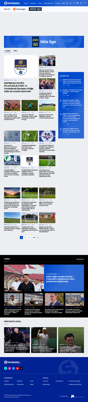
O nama (45, 381)
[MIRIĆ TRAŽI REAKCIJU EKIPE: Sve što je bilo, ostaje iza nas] (47, 192)
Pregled (7, 51)
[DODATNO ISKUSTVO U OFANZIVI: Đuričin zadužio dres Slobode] (12, 217)
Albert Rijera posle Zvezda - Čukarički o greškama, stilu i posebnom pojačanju (60, 279)
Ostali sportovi (48, 3)
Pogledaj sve (80, 259)
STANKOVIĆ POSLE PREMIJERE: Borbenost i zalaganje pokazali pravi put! (30, 229)
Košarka (33, 3)
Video (63, 3)
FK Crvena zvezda (51, 274)
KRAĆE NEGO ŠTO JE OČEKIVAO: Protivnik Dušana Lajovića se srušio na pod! (43, 349)
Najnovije (7, 9)
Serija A (61, 344)
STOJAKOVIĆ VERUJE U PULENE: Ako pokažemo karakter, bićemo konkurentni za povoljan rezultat (47, 148)
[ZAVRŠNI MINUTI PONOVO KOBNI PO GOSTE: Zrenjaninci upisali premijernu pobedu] (30, 160)
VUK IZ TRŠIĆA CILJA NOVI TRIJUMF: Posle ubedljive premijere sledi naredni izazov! (12, 117)
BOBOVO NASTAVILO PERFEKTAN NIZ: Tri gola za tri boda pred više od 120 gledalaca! (47, 229)
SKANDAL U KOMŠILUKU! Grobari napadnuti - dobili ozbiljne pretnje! (72, 91)
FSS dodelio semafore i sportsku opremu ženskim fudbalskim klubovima (73, 311)
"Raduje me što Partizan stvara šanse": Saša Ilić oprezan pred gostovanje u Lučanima (33, 312)
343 (34, 238)
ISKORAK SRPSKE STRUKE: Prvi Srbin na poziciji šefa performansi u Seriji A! (70, 349)
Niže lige (6, 80)
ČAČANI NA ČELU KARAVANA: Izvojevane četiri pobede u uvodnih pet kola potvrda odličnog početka (47, 173)
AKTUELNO (48, 307)
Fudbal (26, 3)
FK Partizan (27, 307)
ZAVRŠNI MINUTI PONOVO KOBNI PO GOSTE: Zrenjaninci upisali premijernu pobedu (30, 172)
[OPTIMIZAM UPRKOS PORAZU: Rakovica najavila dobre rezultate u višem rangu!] (47, 83)
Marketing (46, 384)
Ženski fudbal (69, 307)
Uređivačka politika (74, 384)
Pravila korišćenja (74, 381)
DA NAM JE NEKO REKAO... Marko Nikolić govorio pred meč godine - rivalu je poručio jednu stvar (16, 348)
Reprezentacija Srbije (10, 307)
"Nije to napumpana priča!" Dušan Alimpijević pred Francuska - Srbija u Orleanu (13, 312)
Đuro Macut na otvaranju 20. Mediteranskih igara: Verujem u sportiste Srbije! (54, 311)
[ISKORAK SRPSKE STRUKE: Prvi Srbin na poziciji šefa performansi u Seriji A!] (71, 340)
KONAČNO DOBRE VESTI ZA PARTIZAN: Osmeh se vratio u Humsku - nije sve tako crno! (71, 130)
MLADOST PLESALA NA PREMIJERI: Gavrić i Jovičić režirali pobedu (46, 116)
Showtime (57, 3)
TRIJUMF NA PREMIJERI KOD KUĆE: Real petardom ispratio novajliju (29, 148)
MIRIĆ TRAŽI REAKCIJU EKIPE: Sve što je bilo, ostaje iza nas (46, 204)
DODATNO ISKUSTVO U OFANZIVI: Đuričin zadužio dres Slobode (12, 228)
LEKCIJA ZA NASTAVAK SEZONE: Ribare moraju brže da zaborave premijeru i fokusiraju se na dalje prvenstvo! (47, 73)
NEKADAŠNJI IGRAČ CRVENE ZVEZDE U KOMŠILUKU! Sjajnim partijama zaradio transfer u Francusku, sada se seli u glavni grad (72, 103)
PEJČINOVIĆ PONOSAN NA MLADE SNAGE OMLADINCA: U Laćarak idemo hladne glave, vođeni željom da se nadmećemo (29, 206)
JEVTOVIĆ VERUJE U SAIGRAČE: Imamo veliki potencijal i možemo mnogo (29, 117)
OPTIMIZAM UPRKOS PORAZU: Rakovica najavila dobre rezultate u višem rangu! (47, 95)
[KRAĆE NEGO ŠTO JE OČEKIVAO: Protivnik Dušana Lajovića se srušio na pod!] (44, 340)
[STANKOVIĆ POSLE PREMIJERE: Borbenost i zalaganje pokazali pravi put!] (30, 217)
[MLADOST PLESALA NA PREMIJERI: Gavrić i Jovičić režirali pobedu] (47, 105)
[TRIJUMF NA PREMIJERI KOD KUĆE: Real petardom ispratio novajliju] (30, 136)
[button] (83, 299)
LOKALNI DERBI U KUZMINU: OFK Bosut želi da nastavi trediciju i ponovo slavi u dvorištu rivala (11, 173)
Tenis (39, 3)
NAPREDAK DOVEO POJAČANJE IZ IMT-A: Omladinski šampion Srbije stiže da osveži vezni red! (18, 87)
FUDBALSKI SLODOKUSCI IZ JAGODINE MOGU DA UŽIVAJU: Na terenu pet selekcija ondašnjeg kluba (11, 205)
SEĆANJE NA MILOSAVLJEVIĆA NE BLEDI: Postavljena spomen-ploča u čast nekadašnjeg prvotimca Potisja (12, 149)
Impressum (59, 381)
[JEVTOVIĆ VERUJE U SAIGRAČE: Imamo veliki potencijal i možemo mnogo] (30, 105)
